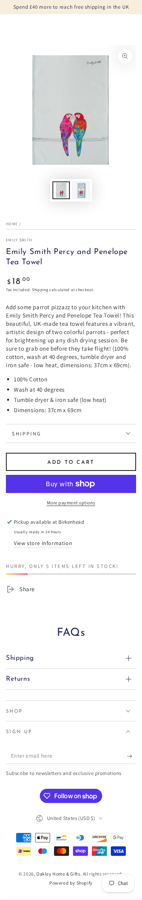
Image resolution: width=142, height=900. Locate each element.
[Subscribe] (131, 756)
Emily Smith (19, 240)
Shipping (40, 289)
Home (12, 223)
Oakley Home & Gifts (58, 874)
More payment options (71, 503)
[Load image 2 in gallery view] (81, 190)
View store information (43, 543)
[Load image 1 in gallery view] (61, 190)
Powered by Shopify (71, 883)
